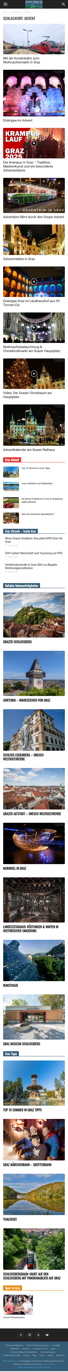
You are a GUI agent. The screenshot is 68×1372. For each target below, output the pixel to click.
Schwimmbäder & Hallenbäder (23, 1352)
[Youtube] (47, 1335)
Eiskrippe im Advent (17, 120)
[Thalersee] (34, 1194)
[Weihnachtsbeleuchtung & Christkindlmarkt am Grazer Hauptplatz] (34, 327)
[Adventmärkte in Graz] (34, 239)
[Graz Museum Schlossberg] (34, 1017)
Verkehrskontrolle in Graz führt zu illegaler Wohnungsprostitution (31, 566)
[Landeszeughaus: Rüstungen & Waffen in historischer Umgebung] (34, 900)
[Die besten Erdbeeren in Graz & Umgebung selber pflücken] (11, 502)
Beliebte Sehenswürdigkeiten (21, 585)
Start (5, 12)
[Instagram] (30, 1335)
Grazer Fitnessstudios (14, 1317)
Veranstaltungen (47, 1352)
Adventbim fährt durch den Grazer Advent (33, 217)
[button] (5, 4)
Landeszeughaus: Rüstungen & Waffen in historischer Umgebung (30, 928)
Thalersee (10, 1219)
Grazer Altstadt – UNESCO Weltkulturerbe (32, 813)
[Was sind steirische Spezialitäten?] (11, 518)
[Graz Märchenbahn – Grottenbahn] (34, 1139)
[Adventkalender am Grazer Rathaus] (34, 425)
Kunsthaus (10, 985)
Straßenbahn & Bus (11, 1355)
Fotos (42, 1355)
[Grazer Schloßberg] (34, 615)
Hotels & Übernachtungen (37, 1345)
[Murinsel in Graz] (34, 843)
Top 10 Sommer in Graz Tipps (36, 468)
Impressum (48, 1364)
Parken (26, 1355)
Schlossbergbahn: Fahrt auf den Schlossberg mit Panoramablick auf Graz (32, 1275)
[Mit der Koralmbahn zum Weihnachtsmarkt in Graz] (34, 39)
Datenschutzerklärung (27, 1367)
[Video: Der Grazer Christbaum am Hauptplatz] (34, 373)
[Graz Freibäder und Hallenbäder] (11, 486)
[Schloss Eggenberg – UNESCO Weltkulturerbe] (34, 730)
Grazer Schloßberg (17, 641)
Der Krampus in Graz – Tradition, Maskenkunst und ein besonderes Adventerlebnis (28, 166)
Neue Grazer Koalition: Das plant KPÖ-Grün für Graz (33, 540)
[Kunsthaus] (34, 960)
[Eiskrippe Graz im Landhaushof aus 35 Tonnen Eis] (34, 281)
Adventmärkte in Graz (19, 259)
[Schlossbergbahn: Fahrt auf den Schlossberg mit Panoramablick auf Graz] (34, 1249)
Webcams (60, 1355)
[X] (38, 1335)
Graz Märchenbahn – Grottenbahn (27, 1164)
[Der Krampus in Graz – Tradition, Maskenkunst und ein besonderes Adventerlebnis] (34, 143)
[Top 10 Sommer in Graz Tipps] (11, 472)
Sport (53, 1348)
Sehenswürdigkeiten (14, 1345)
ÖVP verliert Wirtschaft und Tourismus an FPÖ (33, 553)
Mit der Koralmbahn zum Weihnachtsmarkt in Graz (21, 60)
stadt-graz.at (11, 1361)
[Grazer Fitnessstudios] (18, 1305)
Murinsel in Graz (14, 868)
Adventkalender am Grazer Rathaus (29, 450)
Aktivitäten (14, 1348)
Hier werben (44, 1367)
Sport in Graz (12, 1287)
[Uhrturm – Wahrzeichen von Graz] (34, 673)
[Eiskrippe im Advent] (34, 93)
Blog (35, 1355)
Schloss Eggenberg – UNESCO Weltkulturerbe (23, 756)
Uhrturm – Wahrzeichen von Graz (26, 700)
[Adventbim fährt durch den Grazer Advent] (34, 195)
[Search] (63, 4)
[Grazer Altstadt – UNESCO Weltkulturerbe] (34, 789)
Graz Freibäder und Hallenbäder (37, 483)
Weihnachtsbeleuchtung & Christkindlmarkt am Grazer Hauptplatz (31, 349)
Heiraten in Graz (40, 1348)
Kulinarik (26, 1348)
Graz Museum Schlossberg (21, 1043)
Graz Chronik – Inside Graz (20, 531)
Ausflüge (56, 1345)
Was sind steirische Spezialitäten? (38, 514)
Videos (50, 1355)
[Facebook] (21, 1335)
